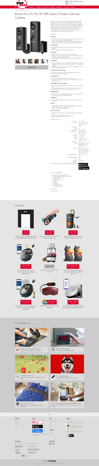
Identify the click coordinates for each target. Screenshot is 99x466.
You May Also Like (22, 323)
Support (73, 7)
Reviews (68, 418)
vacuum (77, 1)
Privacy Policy (55, 463)
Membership (59, 7)
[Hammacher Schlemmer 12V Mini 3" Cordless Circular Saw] (49, 229)
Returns (51, 424)
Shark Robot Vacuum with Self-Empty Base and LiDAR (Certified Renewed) (73, 306)
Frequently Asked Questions (54, 420)
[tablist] (31, 61)
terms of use (45, 434)
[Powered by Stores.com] (49, 461)
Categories (31, 7)
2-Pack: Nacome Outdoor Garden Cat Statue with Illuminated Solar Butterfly (73, 272)
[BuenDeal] (33, 452)
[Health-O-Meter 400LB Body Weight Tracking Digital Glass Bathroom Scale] (26, 229)
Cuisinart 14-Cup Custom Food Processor (49, 271)
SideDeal (17, 10)
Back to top (50, 414)
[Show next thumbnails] (48, 61)
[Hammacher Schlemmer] (20, 446)
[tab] (17, 61)
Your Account (66, 7)
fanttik (74, 1)
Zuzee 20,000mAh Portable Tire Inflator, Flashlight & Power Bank (73, 237)
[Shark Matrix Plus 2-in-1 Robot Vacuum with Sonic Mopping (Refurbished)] (26, 263)
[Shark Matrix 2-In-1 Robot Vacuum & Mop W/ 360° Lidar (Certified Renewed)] (26, 299)
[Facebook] (50, 444)
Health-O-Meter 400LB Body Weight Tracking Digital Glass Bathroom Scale (26, 237)
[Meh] (20, 449)
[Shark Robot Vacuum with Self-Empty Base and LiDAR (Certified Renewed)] (73, 299)
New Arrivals (45, 7)
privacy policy (36, 435)
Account (34, 418)
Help (51, 418)
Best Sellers (38, 7)
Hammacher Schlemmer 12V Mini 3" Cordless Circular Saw (49, 237)
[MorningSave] (33, 449)
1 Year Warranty (54, 191)
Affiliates (51, 426)
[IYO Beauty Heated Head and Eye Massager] (49, 299)
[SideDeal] (20, 452)
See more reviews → (70, 433)
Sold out (32, 67)
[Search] (66, 3)
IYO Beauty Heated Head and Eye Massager (49, 306)
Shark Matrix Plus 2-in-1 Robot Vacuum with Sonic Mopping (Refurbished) (25, 272)
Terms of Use (61, 463)
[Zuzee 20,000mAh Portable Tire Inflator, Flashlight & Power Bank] (73, 229)
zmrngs (81, 1)
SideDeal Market (24, 10)
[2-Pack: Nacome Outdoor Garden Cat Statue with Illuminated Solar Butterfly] (73, 263)
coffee (71, 1)
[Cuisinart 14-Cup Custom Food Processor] (49, 263)
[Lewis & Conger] (33, 446)
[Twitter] (53, 444)
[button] (15, 7)
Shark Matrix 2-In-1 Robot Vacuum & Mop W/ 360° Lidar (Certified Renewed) (26, 307)
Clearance (52, 7)
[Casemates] (26, 456)
